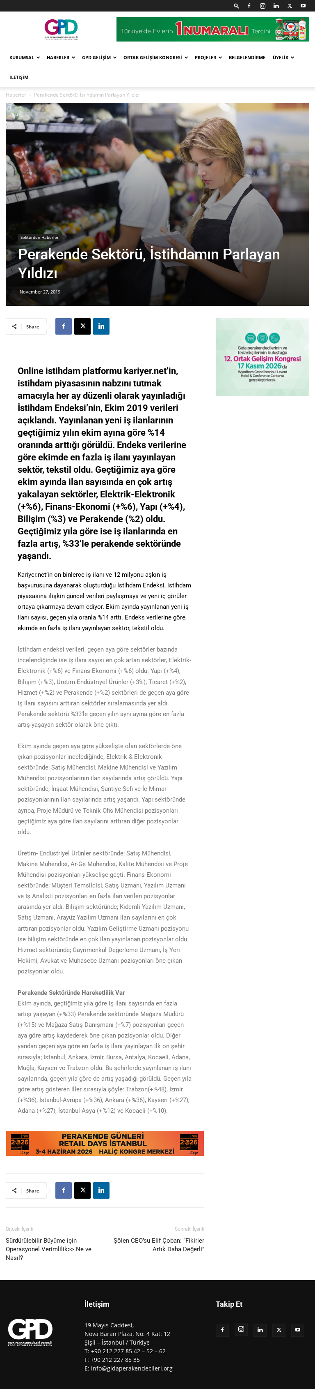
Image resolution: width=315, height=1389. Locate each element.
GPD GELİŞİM (96, 57)
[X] (289, 6)
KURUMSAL (21, 57)
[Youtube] (303, 6)
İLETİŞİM (18, 77)
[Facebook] (249, 6)
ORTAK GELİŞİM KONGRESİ (152, 57)
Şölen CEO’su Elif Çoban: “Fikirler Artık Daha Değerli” (159, 1245)
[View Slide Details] (105, 1143)
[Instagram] (262, 6)
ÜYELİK (280, 57)
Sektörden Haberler (40, 237)
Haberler (16, 94)
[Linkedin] (276, 6)
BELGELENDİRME (247, 57)
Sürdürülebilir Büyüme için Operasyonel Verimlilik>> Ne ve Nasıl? (48, 1249)
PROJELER (205, 57)
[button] (237, 5)
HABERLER (58, 57)
